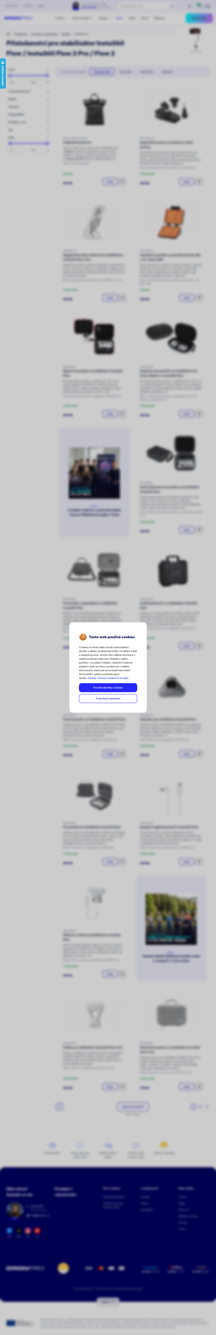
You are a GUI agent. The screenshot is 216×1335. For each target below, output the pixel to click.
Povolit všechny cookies (108, 687)
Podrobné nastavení (108, 698)
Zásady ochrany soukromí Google (107, 678)
